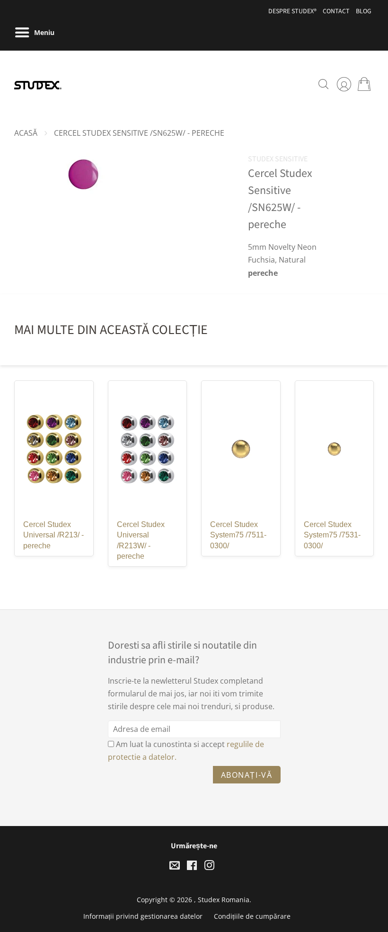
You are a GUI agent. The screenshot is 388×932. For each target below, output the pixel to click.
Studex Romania (223, 899)
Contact (336, 11)
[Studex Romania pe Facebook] (191, 866)
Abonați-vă (247, 775)
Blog (363, 11)
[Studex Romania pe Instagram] (209, 866)
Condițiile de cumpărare (252, 916)
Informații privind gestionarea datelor (143, 916)
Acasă (25, 133)
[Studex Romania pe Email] (174, 866)
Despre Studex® (292, 11)
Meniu (43, 32)
